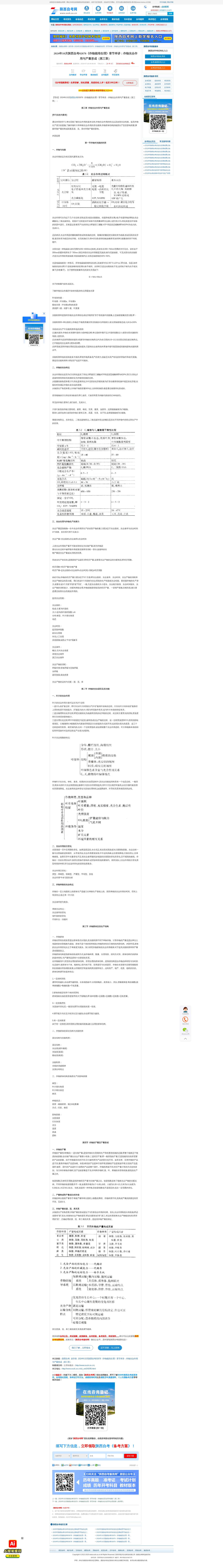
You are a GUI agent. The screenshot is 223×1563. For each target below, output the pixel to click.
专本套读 (128, 19)
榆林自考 (124, 31)
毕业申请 (119, 25)
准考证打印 (87, 25)
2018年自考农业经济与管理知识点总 (157, 164)
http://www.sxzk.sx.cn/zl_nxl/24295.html (79, 1369)
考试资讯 (67, 19)
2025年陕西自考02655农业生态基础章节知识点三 (113, 1529)
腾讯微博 (84, 1465)
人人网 (92, 1465)
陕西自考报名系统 (158, 56)
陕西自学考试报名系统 (63, 25)
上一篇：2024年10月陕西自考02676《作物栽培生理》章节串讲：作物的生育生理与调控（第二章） (86, 1499)
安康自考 (132, 31)
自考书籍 (133, 13)
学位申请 (151, 25)
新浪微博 (74, 1465)
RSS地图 (163, 2)
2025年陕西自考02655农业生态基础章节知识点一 (113, 1532)
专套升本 (148, 91)
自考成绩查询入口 (158, 62)
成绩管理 (158, 84)
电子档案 (148, 87)
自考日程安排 (77, 25)
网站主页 (55, 19)
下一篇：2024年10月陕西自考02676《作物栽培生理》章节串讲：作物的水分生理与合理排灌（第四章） (88, 1501)
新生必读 (87, 13)
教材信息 (116, 19)
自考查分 (148, 84)
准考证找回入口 (161, 25)
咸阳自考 (88, 31)
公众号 (169, 10)
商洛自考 (141, 31)
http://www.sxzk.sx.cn (84, 1365)
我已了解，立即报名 (81, 1348)
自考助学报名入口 (158, 68)
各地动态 (79, 19)
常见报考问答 (165, 141)
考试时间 (167, 81)
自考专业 (103, 19)
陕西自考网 (63, 46)
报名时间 (158, 81)
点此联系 (165, 7)
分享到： (57, 1465)
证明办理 (158, 87)
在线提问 (163, 10)
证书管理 (167, 84)
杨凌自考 (150, 31)
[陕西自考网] (63, 11)
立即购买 (129, 83)
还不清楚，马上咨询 (110, 1348)
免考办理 (135, 25)
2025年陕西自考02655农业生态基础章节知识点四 (70, 1529)
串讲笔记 (152, 19)
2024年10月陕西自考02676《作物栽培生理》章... (70, 1535)
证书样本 (167, 87)
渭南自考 (97, 31)
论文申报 (96, 25)
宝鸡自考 (79, 31)
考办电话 (167, 91)
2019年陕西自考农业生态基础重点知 (157, 145)
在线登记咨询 (149, 97)
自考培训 (121, 13)
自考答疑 (164, 19)
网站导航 (170, 2)
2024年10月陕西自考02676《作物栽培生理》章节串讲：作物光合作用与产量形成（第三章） (106, 46)
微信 (99, 1465)
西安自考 (61, 31)
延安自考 (106, 31)
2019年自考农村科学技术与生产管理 (157, 173)
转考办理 (143, 25)
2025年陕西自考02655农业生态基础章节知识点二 (70, 1532)
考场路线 (158, 91)
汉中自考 (115, 31)
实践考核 (127, 25)
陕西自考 (74, 97)
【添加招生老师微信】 (123, 64)
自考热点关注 (150, 141)
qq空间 (66, 1465)
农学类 (71, 46)
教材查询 (104, 25)
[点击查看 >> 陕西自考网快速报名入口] (34, 349)
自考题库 (140, 19)
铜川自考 (70, 31)
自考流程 (148, 81)
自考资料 (98, 13)
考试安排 (91, 19)
